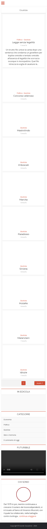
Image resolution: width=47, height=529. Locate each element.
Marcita (23, 199)
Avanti (39, 383)
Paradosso (23, 234)
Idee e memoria (10, 435)
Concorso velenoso (23, 96)
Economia (7, 419)
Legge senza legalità (23, 42)
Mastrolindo (23, 130)
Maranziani (23, 338)
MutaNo (23, 303)
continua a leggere (27, 516)
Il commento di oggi (11, 440)
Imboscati (23, 165)
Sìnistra (23, 269)
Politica (19, 39)
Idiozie (23, 372)
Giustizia (27, 39)
